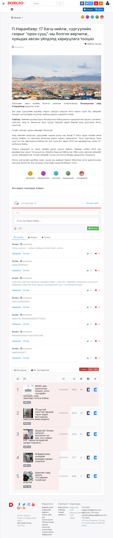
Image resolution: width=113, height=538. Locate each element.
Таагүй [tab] (46, 237)
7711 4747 (86, 507)
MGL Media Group (24, 523)
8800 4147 (86, 513)
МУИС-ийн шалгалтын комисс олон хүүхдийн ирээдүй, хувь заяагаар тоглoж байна (36, 392)
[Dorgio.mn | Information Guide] (11, 505)
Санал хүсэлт (47, 520)
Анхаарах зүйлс (92, 203)
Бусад (98, 44)
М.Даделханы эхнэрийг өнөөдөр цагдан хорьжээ (44, 458)
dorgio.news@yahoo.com (91, 510)
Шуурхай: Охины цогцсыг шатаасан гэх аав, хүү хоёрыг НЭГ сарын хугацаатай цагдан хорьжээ (38, 436)
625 (90, 3)
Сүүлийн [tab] (19, 237)
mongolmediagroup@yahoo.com (94, 515)
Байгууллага (63, 507)
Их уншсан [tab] (21, 370)
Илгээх (94, 228)
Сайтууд (61, 510)
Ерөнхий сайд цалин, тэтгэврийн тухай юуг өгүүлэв (36, 477)
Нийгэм (90, 44)
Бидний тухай (47, 507)
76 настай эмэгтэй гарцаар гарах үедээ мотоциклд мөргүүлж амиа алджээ (38, 414)
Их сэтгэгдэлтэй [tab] (41, 370)
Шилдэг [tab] (33, 237)
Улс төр (27, 487)
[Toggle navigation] (12, 9)
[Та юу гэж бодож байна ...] (56, 220)
